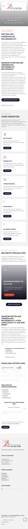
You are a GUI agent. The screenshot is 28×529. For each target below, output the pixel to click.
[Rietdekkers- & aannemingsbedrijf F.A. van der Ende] (14, 6)
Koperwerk (4, 478)
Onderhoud (4, 475)
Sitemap (3, 524)
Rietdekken (4, 473)
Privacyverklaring (4, 522)
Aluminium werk (5, 479)
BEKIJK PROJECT (9, 294)
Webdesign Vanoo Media (8, 519)
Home (6, 22)
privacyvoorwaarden (14, 423)
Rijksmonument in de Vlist (13, 282)
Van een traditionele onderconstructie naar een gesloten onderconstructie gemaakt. (13, 289)
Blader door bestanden (14, 407)
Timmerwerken (4, 476)
